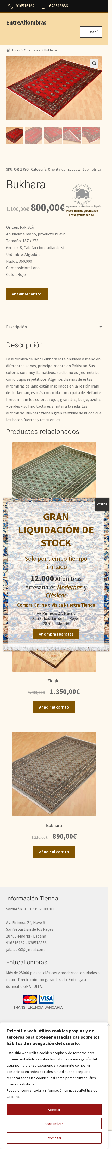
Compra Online (32, 605)
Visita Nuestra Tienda (73, 605)
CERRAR (102, 504)
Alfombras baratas (56, 634)
